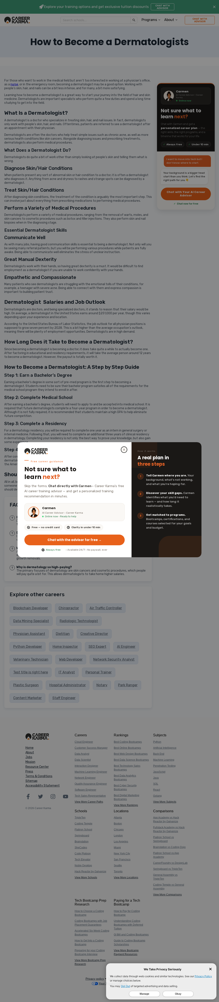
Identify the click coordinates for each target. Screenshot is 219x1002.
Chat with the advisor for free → (74, 540)
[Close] (124, 449)
